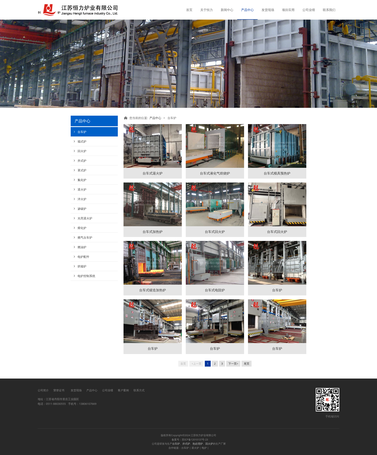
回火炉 (82, 151)
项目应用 (288, 10)
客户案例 (123, 390)
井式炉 (82, 161)
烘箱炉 (82, 266)
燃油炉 (82, 247)
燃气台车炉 (85, 237)
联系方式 (139, 390)
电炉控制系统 (86, 276)
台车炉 (82, 132)
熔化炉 (82, 228)
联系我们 (329, 10)
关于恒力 (206, 10)
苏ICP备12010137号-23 (195, 439)
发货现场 (268, 10)
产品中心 (247, 10)
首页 (189, 10)
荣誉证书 (59, 390)
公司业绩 (308, 10)
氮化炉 (82, 180)
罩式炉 (82, 170)
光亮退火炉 (85, 218)
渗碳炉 (82, 209)
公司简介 (43, 390)
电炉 (204, 448)
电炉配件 (83, 257)
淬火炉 (82, 199)
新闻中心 (227, 10)
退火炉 (82, 189)
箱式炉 (82, 141)
